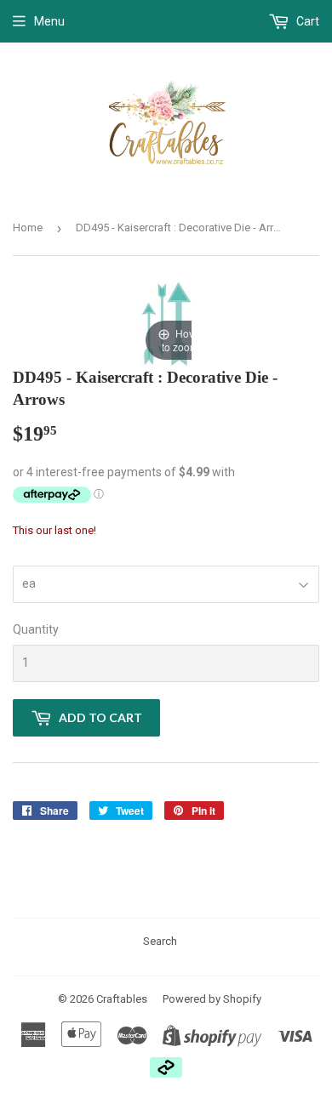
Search (160, 941)
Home (28, 227)
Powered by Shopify (212, 999)
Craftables (121, 999)
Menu (49, 21)
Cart (306, 21)
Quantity (36, 629)
